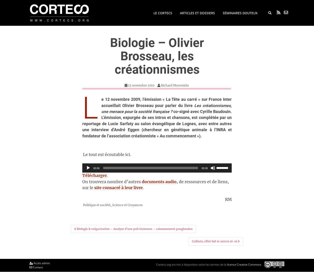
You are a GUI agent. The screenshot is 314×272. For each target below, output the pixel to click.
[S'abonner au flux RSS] (278, 12)
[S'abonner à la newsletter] (286, 12)
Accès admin (41, 263)
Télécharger (94, 175)
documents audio (159, 181)
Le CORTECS (163, 13)
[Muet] (213, 168)
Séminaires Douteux (240, 13)
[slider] (223, 167)
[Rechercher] (269, 13)
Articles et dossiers (197, 13)
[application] (157, 168)
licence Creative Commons (244, 264)
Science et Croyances (127, 205)
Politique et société (96, 205)
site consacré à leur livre (118, 187)
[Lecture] (88, 168)
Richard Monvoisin (175, 85)
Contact (37, 267)
